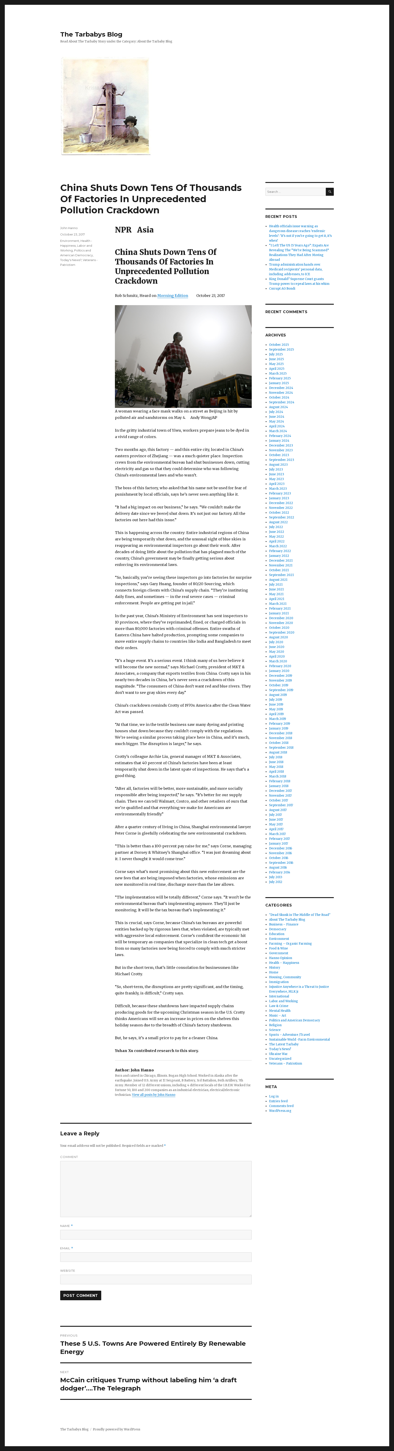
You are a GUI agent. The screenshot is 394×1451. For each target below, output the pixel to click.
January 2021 (279, 613)
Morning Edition (172, 295)
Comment (69, 1157)
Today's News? (70, 260)
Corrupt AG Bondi (282, 289)
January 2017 (278, 844)
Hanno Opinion (280, 958)
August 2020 (278, 637)
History (274, 968)
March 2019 (277, 719)
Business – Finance (283, 924)
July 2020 (276, 642)
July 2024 (276, 412)
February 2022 (280, 551)
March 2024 (278, 431)
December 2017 (280, 791)
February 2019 (279, 724)
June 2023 (276, 474)
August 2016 (278, 868)
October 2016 (278, 858)
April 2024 (277, 426)
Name (66, 1226)
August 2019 (278, 695)
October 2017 (278, 800)
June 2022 (276, 532)
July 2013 (275, 877)
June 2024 (276, 417)
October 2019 (278, 685)
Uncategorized (280, 1059)
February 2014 (279, 872)
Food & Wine (278, 948)
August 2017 (278, 810)
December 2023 (281, 445)
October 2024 (279, 397)
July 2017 (275, 815)
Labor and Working (283, 1001)
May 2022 (276, 537)
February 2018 (279, 781)
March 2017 (277, 834)
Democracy (277, 929)
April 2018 (276, 772)
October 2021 (279, 570)
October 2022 (279, 513)
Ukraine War (278, 1054)
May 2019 (276, 709)
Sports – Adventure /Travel (289, 1035)
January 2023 (279, 498)
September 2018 (281, 748)
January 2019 (278, 728)
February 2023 (280, 493)
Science (275, 1030)
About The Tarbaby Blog (287, 920)
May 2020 (276, 652)
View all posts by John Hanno (153, 1095)
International (279, 996)
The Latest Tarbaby (284, 1044)
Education (276, 934)
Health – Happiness (284, 963)
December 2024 (281, 388)
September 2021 (281, 575)
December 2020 (281, 618)
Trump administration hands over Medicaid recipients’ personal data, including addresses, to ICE (295, 269)
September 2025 (281, 350)
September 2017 (281, 805)
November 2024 (281, 393)
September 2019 (281, 690)
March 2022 (278, 546)
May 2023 (276, 479)
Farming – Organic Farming (290, 944)
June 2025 (276, 359)
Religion (275, 1025)
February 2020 (280, 666)
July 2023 (276, 469)
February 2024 (280, 436)
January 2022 (279, 556)
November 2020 (281, 623)
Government (278, 953)
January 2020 (279, 671)
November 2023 (281, 450)
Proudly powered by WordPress (116, 1429)
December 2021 (281, 561)
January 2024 (279, 441)
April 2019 (276, 714)
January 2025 (279, 383)
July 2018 (275, 757)
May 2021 (276, 594)
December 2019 (280, 676)
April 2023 (277, 484)
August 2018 (278, 752)
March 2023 (278, 489)
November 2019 (280, 680)
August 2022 (278, 522)
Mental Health (279, 1011)
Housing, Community (285, 977)
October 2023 (279, 455)
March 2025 (278, 373)
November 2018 (280, 738)
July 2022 (276, 527)
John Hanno (69, 228)
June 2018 (276, 762)
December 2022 (281, 503)
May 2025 (276, 364)
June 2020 (276, 647)
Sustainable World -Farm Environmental (299, 1039)
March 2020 (278, 661)
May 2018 (276, 767)
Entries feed (278, 1101)
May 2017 (276, 824)
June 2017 (276, 820)
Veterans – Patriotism (285, 1063)
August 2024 (278, 407)
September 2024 (281, 402)
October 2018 (278, 743)
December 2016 (280, 848)
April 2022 (277, 541)
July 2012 (275, 882)
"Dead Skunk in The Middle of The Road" (299, 915)
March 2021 (277, 604)
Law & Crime (278, 1006)
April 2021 (276, 599)
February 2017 (279, 839)
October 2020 (279, 628)
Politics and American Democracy (294, 1020)
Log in (274, 1096)
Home (273, 972)
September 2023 (281, 460)
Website (67, 1270)
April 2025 (276, 369)
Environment (69, 241)
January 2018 (278, 786)
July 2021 (276, 585)
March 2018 (277, 776)
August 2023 (278, 465)
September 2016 (281, 863)
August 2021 (278, 580)
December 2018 (280, 733)
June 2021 (276, 589)
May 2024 (276, 421)
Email (66, 1248)
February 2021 (279, 609)
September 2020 (281, 632)
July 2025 (276, 354)
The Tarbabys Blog (91, 34)
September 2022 (281, 517)
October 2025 (279, 345)
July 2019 (275, 700)
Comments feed (281, 1106)
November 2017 (280, 796)
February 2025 (280, 378)
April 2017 (276, 829)
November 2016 (280, 853)
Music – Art (277, 1016)
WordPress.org (280, 1111)
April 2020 (277, 656)
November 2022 (281, 508)
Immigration (279, 982)
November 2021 (280, 565)
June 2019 (276, 704)
